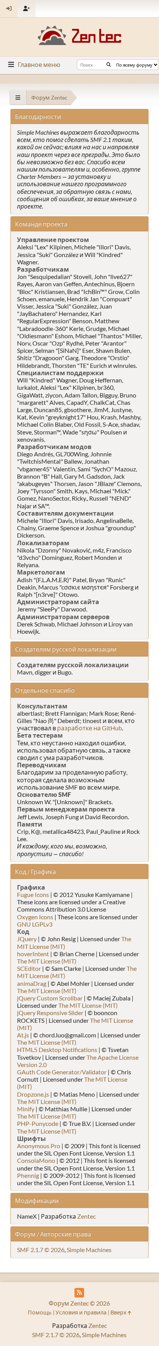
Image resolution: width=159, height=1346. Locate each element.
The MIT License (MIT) (46, 961)
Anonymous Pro (38, 1145)
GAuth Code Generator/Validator (62, 1071)
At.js (23, 1035)
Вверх (119, 1312)
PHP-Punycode (37, 1123)
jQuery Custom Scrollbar (50, 998)
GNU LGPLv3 (34, 924)
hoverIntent (33, 953)
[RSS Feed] (79, 1293)
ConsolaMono (36, 1160)
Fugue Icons (33, 894)
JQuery (27, 938)
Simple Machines (89, 1249)
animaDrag (31, 983)
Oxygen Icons (35, 916)
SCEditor (29, 968)
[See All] (17, 97)
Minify (25, 1108)
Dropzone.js (33, 1094)
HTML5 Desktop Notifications (57, 1049)
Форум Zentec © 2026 (79, 1303)
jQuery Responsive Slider (50, 1012)
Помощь (40, 1312)
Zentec (86, 1216)
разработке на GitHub (89, 727)
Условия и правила (81, 1312)
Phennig (28, 1175)
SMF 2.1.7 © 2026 (40, 1249)
